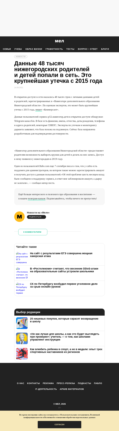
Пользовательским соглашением (74, 415)
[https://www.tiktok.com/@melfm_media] (59, 372)
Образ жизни (33, 49)
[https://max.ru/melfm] (83, 372)
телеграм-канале (36, 198)
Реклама (48, 383)
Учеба (18, 49)
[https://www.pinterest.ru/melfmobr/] (67, 372)
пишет (38, 109)
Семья (7, 49)
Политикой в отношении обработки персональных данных (69, 417)
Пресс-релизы (66, 383)
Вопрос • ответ (88, 49)
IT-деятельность (46, 389)
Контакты (33, 383)
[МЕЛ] (59, 41)
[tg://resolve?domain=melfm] (35, 372)
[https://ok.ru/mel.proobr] (75, 372)
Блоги (105, 49)
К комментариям (32, 232)
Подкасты (84, 383)
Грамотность (54, 49)
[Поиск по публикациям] (3, 41)
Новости (21, 57)
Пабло (98, 383)
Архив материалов (72, 389)
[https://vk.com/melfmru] (51, 372)
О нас (20, 383)
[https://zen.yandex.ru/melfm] (43, 372)
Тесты (70, 49)
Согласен (59, 425)
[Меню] (115, 41)
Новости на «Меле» (38, 212)
